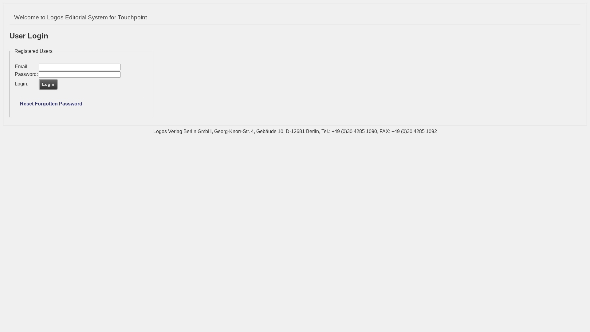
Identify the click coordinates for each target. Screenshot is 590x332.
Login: (21, 83)
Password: (26, 74)
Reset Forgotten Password (51, 103)
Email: (22, 66)
